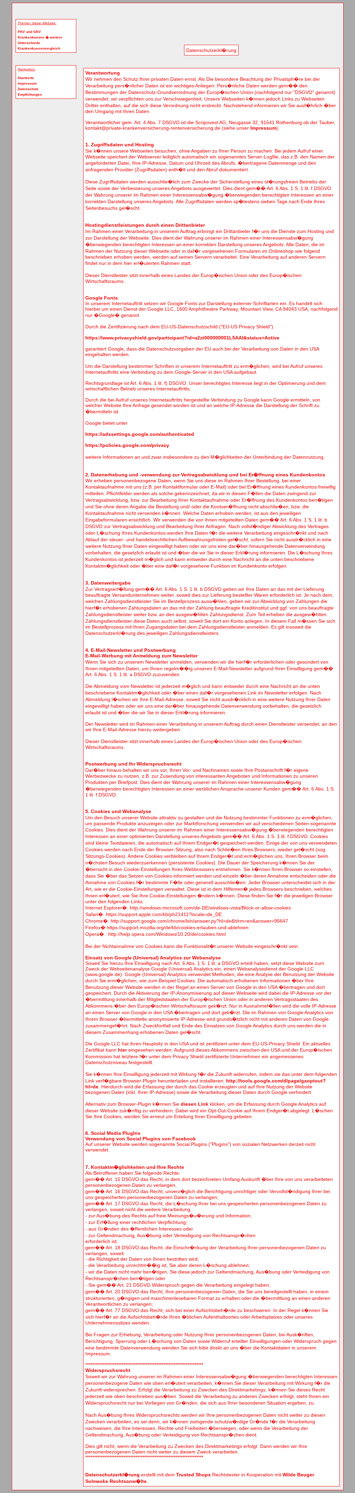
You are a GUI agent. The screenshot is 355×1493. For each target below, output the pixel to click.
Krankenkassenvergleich (39, 48)
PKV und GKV (29, 32)
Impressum (27, 83)
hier (122, 1050)
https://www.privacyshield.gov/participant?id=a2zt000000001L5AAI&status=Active (182, 337)
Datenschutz (28, 89)
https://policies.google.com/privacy (127, 445)
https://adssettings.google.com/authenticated (139, 434)
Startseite (26, 78)
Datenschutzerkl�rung (112, 1474)
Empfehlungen (30, 94)
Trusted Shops (193, 1474)
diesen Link (194, 1104)
